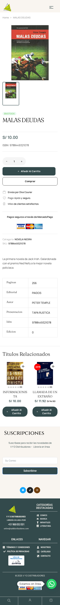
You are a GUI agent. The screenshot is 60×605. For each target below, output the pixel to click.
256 (34, 283)
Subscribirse (30, 470)
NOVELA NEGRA (23, 239)
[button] (53, 29)
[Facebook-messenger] (23, 490)
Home (5, 17)
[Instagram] (37, 490)
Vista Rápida (23, 366)
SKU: (5, 243)
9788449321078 (41, 322)
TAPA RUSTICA (41, 312)
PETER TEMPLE (41, 303)
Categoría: (8, 239)
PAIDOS (36, 293)
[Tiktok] (30, 490)
